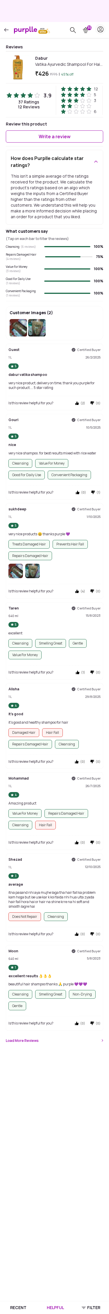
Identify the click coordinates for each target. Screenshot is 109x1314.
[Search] (72, 30)
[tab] (18, 1307)
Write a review (55, 136)
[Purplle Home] (25, 29)
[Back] (6, 30)
